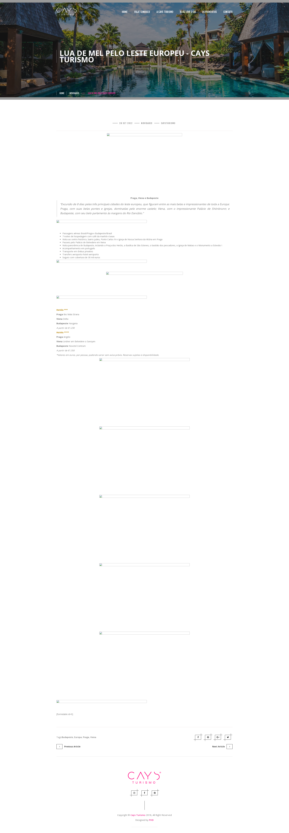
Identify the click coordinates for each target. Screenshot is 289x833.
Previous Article (71, 746)
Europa (78, 737)
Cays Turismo (138, 814)
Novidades (74, 93)
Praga (86, 737)
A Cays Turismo (165, 12)
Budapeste (67, 737)
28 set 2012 (126, 123)
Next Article (219, 746)
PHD (151, 819)
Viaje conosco (142, 12)
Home (125, 12)
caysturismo (168, 123)
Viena (93, 737)
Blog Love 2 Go (188, 12)
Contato (227, 12)
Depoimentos (209, 12)
